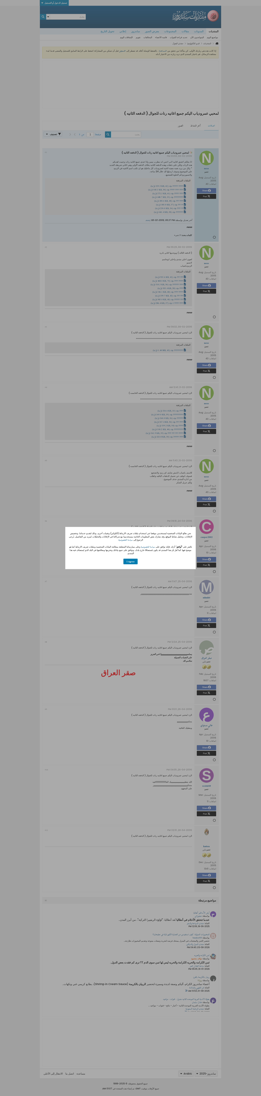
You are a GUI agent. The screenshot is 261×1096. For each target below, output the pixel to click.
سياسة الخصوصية (126, 540)
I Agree (131, 561)
